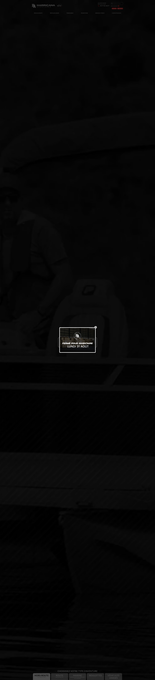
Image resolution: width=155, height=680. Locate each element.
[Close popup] (95, 327)
